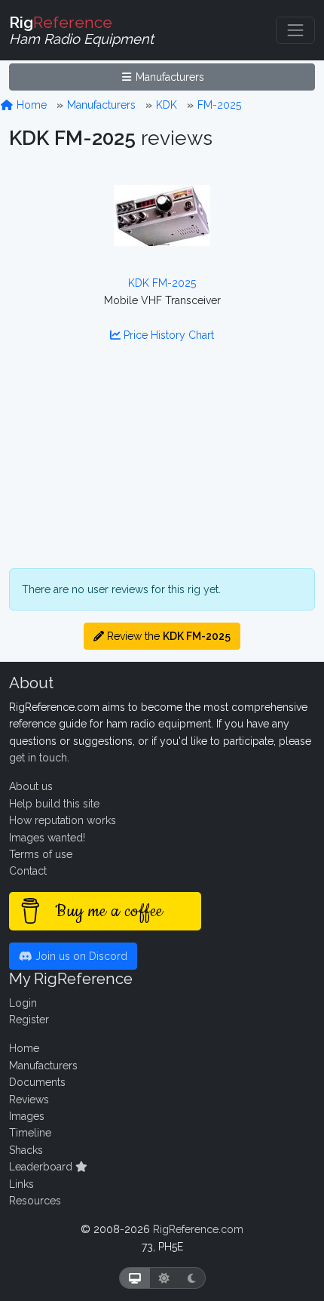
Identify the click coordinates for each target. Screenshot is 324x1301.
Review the (167, 636)
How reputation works (62, 820)
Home (30, 105)
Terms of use (40, 854)
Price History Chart (167, 335)
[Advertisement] (162, 465)
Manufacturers (168, 77)
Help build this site (54, 804)
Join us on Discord (79, 956)
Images (26, 1116)
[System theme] (135, 1278)
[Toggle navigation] (295, 30)
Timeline (30, 1133)
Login (23, 1003)
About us (31, 786)
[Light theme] (164, 1278)
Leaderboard (42, 1167)
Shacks (26, 1150)
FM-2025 (219, 105)
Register (29, 1019)
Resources (35, 1201)
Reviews (29, 1099)
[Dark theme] (192, 1278)
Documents (37, 1082)
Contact (28, 871)
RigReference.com (198, 1229)
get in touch (38, 758)
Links (21, 1184)
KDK (166, 105)
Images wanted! (47, 838)
